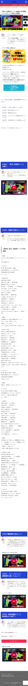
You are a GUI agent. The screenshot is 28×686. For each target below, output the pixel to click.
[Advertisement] (14, 145)
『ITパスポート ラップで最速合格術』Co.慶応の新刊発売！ (14, 5)
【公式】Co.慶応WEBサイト (15, 682)
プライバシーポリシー (7, 674)
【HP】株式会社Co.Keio (7, 676)
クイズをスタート (14, 641)
